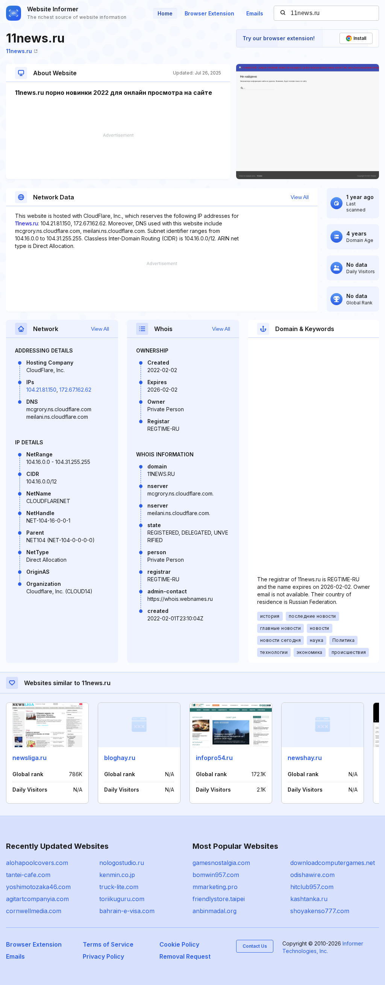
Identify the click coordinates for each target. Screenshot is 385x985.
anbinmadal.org (214, 911)
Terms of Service (108, 944)
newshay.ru (305, 758)
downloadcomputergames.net (332, 862)
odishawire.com (312, 875)
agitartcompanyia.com (37, 899)
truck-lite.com (118, 887)
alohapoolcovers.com (37, 862)
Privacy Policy (103, 956)
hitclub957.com (311, 887)
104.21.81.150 (41, 389)
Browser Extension (209, 13)
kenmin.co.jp (117, 875)
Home (165, 13)
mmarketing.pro (215, 887)
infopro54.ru (214, 758)
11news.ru (19, 51)
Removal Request (185, 956)
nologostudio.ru (121, 862)
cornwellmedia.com (33, 911)
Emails (254, 13)
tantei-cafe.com (28, 875)
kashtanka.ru (308, 899)
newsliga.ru (29, 758)
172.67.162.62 (75, 389)
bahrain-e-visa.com (127, 911)
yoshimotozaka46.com (38, 887)
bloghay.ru (119, 758)
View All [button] (300, 197)
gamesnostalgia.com (221, 862)
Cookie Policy (179, 944)
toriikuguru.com (121, 899)
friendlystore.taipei (218, 899)
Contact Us (255, 946)
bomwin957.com (215, 875)
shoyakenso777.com (319, 911)
